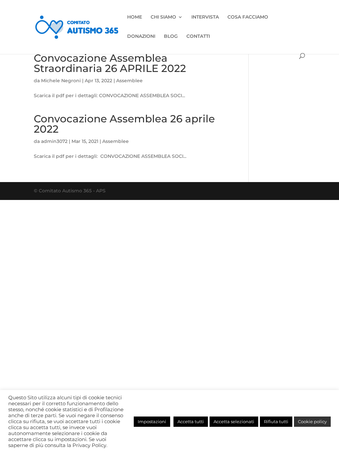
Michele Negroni (61, 81)
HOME (134, 17)
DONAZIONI (141, 36)
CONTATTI (198, 36)
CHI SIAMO (163, 17)
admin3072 (54, 141)
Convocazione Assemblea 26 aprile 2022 (124, 123)
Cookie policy (312, 421)
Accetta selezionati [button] (234, 421)
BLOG (171, 36)
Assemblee (129, 81)
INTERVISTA (205, 17)
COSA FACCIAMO (247, 17)
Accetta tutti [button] (190, 421)
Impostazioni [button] (152, 421)
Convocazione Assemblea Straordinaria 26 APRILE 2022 (110, 63)
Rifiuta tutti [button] (276, 421)
